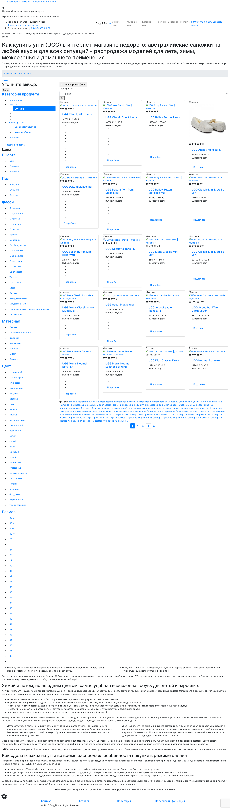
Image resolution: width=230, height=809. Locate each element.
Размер (9, 512)
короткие (83, 401)
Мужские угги (132, 23)
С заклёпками (16, 256)
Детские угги (146, 23)
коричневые (157, 408)
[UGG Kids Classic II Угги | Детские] (164, 351)
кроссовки (128, 405)
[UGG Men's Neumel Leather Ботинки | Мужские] (122, 352)
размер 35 (134, 417)
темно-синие (104, 411)
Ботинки (13, 234)
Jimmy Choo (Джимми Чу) (193, 401)
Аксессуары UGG (16, 122)
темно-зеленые (103, 414)
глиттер (137, 408)
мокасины (173, 401)
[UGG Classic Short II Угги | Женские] (122, 106)
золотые (210, 411)
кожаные (106, 408)
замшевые (117, 408)
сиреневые (169, 411)
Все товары (15, 100)
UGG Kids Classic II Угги (164, 360)
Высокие (14, 171)
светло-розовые (197, 411)
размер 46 (100, 420)
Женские (14, 184)
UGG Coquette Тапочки (120, 248)
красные (218, 408)
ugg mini (73, 401)
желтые (77, 411)
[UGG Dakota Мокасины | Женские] (78, 177)
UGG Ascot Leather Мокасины (161, 309)
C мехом (14, 229)
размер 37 (158, 417)
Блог (9, 1)
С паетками (15, 261)
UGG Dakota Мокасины (77, 186)
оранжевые (118, 411)
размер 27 (204, 414)
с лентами (132, 401)
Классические (16, 208)
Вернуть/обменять (22, 1)
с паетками (79, 405)
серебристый (87, 414)
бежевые (151, 411)
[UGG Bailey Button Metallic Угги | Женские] (165, 178)
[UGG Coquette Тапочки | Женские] (121, 239)
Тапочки (13, 277)
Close (6, 90)
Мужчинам (25, 25)
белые (127, 411)
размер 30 (76, 417)
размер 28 (216, 414)
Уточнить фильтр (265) (73, 84)
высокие (93, 401)
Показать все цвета (14, 144)
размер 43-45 (168, 414)
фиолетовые (197, 408)
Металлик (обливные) (20, 332)
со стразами (105, 405)
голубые (209, 408)
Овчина (13, 327)
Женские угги (117, 23)
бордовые (74, 414)
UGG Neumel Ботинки (206, 360)
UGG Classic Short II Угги (121, 117)
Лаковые (14, 359)
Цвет (6, 366)
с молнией (143, 401)
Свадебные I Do (17, 303)
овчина (86, 408)
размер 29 (65, 417)
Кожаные (14, 338)
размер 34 (123, 417)
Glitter (12, 354)
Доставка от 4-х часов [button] (44, 1)
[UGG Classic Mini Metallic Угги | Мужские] (208, 241)
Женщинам (13, 25)
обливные (96, 408)
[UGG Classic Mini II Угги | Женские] (78, 105)
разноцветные (89, 411)
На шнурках (15, 314)
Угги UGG (12, 104)
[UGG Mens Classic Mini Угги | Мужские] (165, 241)
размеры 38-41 (137, 414)
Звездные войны (18, 298)
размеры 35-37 (120, 414)
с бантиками (213, 401)
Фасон (8, 202)
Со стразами (16, 271)
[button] (110, 23)
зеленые (220, 411)
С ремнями (15, 266)
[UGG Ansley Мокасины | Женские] (208, 122)
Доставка (173, 21)
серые (134, 411)
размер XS (111, 420)
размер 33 (111, 417)
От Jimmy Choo (17, 245)
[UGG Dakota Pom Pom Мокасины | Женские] (122, 178)
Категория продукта (20, 94)
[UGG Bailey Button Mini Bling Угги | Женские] (79, 241)
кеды (136, 405)
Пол (5, 178)
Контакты (185, 21)
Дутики (13, 293)
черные (142, 411)
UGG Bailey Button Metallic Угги (160, 191)
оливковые (185, 408)
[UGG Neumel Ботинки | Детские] (207, 351)
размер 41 (205, 417)
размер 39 (181, 417)
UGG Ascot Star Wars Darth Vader (205, 309)
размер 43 (65, 420)
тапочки (117, 405)
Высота (9, 155)
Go (62, 98)
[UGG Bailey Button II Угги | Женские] (165, 106)
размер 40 (194, 417)
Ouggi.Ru (101, 23)
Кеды (12, 287)
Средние (14, 166)
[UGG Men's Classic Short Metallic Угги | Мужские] (79, 296)
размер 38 (169, 417)
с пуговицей (120, 401)
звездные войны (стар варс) (163, 405)
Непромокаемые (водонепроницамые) (29, 309)
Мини (12, 161)
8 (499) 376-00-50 (40, 28)
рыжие (68, 411)
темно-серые (171, 408)
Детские (13, 195)
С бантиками (16, 250)
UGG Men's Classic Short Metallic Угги (78, 309)
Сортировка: (66, 88)
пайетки (127, 408)
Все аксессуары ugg (25, 126)
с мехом (154, 401)
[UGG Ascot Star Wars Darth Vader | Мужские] (208, 296)
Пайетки (14, 348)
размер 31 (88, 417)
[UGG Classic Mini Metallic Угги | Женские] (208, 178)
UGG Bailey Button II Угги (164, 117)
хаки (61, 411)
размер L (123, 420)
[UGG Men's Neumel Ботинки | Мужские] (79, 352)
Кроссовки (15, 282)
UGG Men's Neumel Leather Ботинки (117, 365)
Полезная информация (170, 801)
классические (105, 401)
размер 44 (76, 420)
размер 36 (146, 417)
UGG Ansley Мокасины (206, 149)
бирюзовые (182, 411)
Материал (11, 321)
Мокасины (14, 240)
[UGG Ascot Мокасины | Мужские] (121, 295)
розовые (64, 414)
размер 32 (99, 417)
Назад (5, 80)
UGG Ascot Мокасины (119, 304)
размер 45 (88, 420)
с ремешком (91, 405)
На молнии (15, 224)
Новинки (161, 21)
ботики (163, 401)
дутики (144, 405)
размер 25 (181, 414)
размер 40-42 (152, 414)
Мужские (14, 190)
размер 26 (193, 414)
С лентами (14, 218)
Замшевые (14, 343)
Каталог (84, 801)
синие (160, 411)
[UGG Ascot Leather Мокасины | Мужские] (165, 296)
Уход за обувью (23, 132)
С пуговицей (16, 213)
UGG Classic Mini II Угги (77, 114)
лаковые (145, 408)
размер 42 (216, 417)
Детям (35, 25)
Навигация (124, 801)
